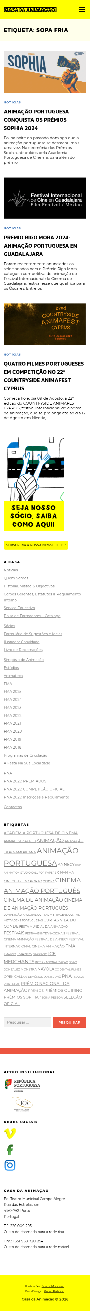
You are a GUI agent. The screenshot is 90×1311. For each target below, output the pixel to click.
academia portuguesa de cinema (41, 833)
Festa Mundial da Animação (43, 926)
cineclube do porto (23, 881)
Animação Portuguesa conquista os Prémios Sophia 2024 (36, 119)
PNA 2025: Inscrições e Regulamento (36, 797)
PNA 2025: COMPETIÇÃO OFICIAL (34, 789)
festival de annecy (51, 939)
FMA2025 (24, 954)
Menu (82, 9)
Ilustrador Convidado (22, 642)
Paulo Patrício (54, 1291)
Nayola (46, 969)
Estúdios (11, 668)
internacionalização (51, 962)
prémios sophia (21, 997)
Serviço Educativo (19, 608)
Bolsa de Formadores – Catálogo (32, 616)
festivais (14, 933)
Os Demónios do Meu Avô (42, 976)
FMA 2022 (13, 715)
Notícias (12, 102)
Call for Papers (43, 872)
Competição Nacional (20, 914)
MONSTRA (29, 969)
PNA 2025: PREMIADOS (25, 781)
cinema (48, 881)
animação (50, 840)
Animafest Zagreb (20, 841)
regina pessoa (51, 997)
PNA (8, 773)
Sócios (9, 626)
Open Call (13, 976)
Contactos (13, 807)
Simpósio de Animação (24, 660)
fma (70, 945)
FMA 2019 (12, 739)
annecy (66, 864)
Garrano (40, 954)
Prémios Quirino (63, 990)
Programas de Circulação (25, 755)
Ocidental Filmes (68, 969)
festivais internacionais (45, 933)
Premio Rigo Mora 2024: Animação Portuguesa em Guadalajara (41, 245)
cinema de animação (33, 900)
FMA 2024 (13, 699)
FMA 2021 (12, 723)
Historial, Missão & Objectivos (29, 586)
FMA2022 (10, 954)
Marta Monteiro (53, 1286)
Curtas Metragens (52, 914)
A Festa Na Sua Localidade (27, 763)
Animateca (13, 676)
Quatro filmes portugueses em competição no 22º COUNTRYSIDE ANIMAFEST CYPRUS (44, 376)
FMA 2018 (13, 747)
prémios (36, 991)
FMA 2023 (13, 707)
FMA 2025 (12, 691)
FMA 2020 (13, 731)
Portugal (12, 984)
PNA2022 (78, 976)
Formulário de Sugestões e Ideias (33, 634)
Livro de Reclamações (23, 649)
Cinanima (65, 872)
